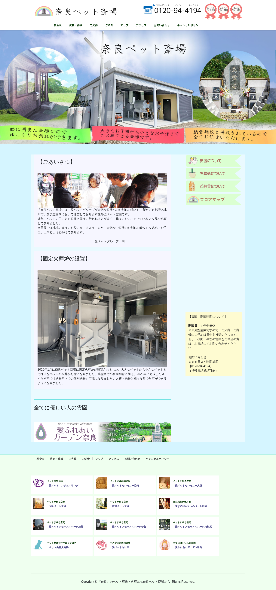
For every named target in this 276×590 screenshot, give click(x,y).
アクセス (114, 458)
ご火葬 (72, 458)
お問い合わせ (132, 458)
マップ (99, 458)
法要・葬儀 (56, 458)
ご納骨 (86, 458)
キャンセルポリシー (157, 458)
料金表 (40, 458)
